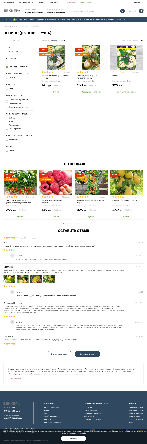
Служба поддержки (52, 416)
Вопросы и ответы (135, 419)
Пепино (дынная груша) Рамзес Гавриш (55, 76)
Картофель (109, 19)
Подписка (88, 407)
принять (73, 438)
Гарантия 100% (134, 416)
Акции (19, 19)
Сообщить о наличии (91, 92)
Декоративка (88, 19)
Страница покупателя (93, 413)
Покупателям (9, 2)
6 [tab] (78, 223)
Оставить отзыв (69, 2)
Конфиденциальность (52, 422)
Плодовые (51, 19)
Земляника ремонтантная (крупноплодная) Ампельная (18, 201)
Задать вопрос (85, 2)
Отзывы (131, 422)
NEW (26, 19)
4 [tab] (72, 223)
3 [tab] (69, 223)
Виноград (70, 19)
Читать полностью (15, 378)
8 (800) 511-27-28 (56, 12)
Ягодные (61, 19)
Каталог (7, 19)
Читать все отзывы (59, 354)
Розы (78, 19)
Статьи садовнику (91, 410)
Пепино (115, 75)
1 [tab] (63, 223)
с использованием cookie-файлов (73, 434)
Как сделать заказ (135, 407)
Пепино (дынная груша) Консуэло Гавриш (87, 76)
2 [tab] (66, 223)
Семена (32, 19)
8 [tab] (83, 223)
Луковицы (41, 19)
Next (139, 193)
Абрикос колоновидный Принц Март (90, 201)
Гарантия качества (135, 413)
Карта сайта (89, 416)
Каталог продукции (51, 407)
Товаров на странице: (130, 41)
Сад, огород (120, 19)
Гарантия (41, 2)
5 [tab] (75, 223)
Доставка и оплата (26, 2)
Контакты (54, 2)
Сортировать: (44, 41)
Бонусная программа (92, 419)
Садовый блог (138, 2)
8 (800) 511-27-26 (34, 12)
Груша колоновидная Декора (124, 200)
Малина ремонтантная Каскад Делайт (55, 201)
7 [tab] (81, 223)
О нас (46, 413)
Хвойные (99, 19)
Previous (7, 193)
